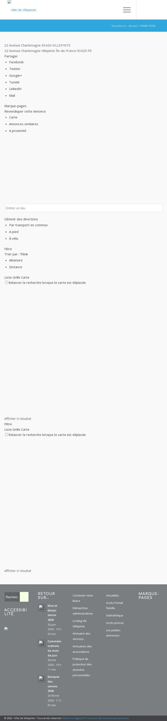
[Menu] (125, 10)
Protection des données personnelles (107, 718)
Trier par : (16, 254)
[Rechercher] (115, 10)
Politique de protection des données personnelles (82, 667)
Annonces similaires (23, 124)
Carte (13, 117)
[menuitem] (115, 10)
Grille (16, 277)
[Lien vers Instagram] (149, 10)
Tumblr (14, 82)
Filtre (8, 249)
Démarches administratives (83, 610)
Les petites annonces (113, 633)
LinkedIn (15, 88)
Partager (11, 56)
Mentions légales (73, 718)
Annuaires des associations (82, 649)
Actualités (112, 595)
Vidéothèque (114, 615)
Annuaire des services (81, 636)
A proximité (17, 130)
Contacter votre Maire (83, 598)
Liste (8, 277)
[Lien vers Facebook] (143, 10)
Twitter (14, 68)
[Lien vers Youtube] (156, 10)
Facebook (16, 62)
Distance (15, 267)
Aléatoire (16, 260)
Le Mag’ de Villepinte (80, 623)
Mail (12, 95)
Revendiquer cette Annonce (25, 111)
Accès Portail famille (114, 605)
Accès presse (115, 623)
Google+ (15, 75)
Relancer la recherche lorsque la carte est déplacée (47, 283)
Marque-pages (15, 106)
